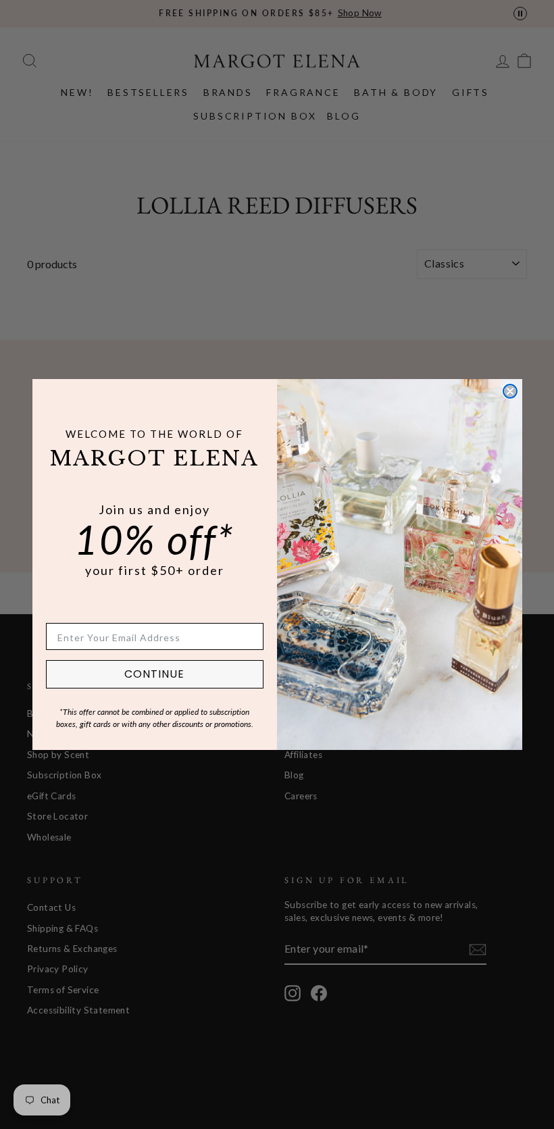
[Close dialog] (510, 391)
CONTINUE (154, 674)
